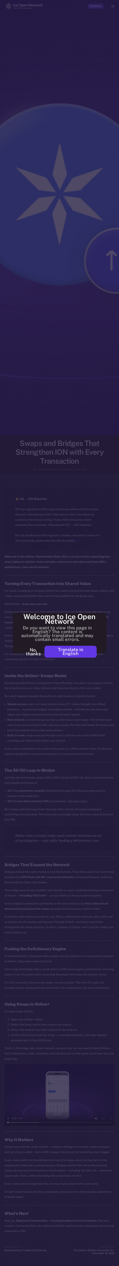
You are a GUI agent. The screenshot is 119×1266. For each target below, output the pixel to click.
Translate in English (70, 651)
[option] (1, 1259)
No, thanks (33, 652)
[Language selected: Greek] (56, 1261)
